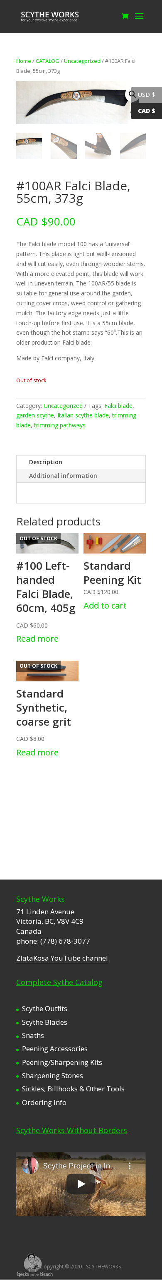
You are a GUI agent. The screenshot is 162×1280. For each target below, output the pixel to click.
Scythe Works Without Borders (71, 1130)
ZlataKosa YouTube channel (62, 958)
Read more (37, 638)
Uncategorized (82, 61)
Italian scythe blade (83, 415)
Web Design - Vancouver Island (34, 1265)
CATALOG (47, 61)
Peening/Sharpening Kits (62, 1062)
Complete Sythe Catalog (59, 982)
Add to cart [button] (105, 605)
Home (23, 61)
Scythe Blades (44, 1022)
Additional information (63, 475)
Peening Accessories (55, 1048)
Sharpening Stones (52, 1075)
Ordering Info (44, 1102)
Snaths (33, 1035)
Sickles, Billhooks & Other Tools (73, 1088)
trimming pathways (60, 425)
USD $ (146, 94)
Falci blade (118, 406)
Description (45, 462)
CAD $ (146, 111)
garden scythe (35, 415)
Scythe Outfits (44, 1008)
